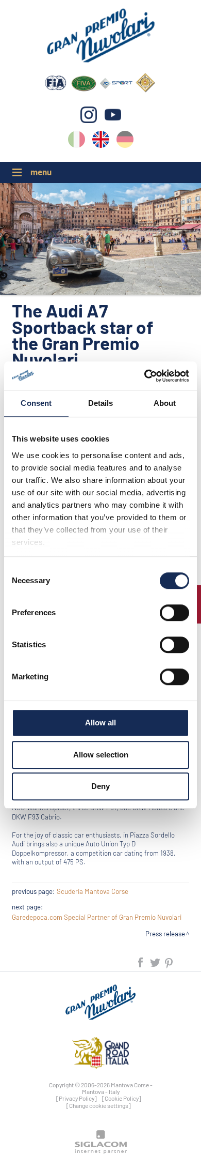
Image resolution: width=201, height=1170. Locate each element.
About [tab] (165, 403)
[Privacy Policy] (76, 1098)
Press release (165, 934)
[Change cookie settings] (98, 1105)
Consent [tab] (36, 403)
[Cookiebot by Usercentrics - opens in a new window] (144, 376)
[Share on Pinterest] (169, 962)
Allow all (100, 722)
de (124, 141)
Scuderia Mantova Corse (92, 891)
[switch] (174, 612)
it (76, 141)
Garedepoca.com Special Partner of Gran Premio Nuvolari (96, 917)
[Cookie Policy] (121, 1098)
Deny (100, 786)
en (100, 141)
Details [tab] (100, 403)
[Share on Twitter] (155, 962)
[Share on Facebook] (141, 962)
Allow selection (100, 754)
